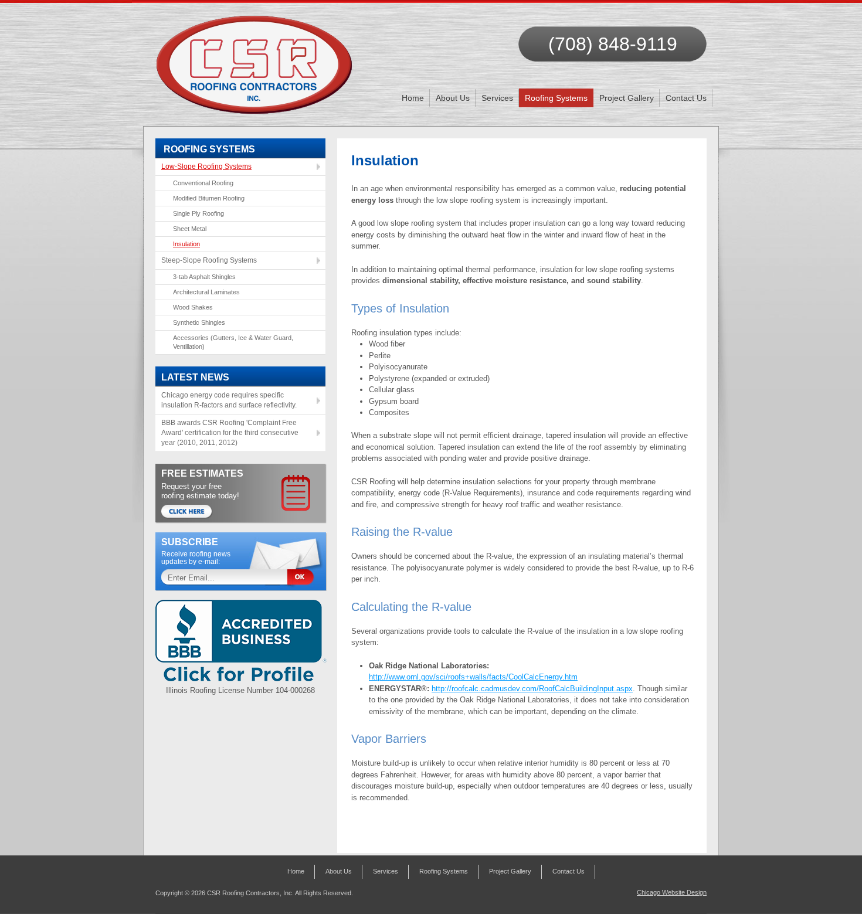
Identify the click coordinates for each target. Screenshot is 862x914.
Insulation (186, 243)
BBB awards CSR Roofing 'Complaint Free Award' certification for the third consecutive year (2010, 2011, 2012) (229, 433)
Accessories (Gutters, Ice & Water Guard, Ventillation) (233, 342)
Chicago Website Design (672, 892)
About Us (453, 98)
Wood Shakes (193, 307)
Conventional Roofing (203, 182)
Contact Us (686, 98)
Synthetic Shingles (199, 322)
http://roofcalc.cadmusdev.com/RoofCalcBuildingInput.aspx (532, 688)
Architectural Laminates (206, 291)
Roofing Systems (556, 98)
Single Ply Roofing (198, 213)
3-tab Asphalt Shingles (204, 276)
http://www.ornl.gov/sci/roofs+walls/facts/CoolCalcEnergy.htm (473, 676)
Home (413, 98)
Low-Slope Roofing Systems (206, 166)
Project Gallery (626, 98)
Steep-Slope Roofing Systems (209, 260)
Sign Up (305, 578)
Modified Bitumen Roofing (209, 198)
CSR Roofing (254, 58)
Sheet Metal (189, 228)
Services (497, 98)
